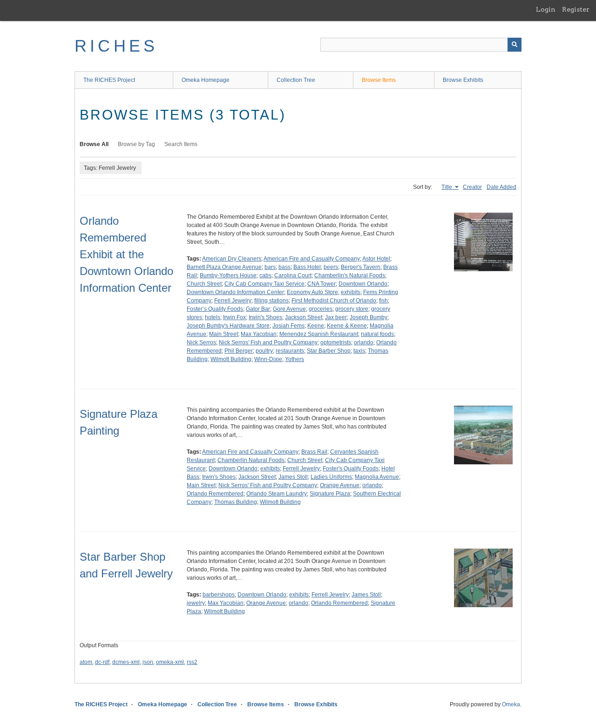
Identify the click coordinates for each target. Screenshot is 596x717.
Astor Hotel (376, 258)
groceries (320, 309)
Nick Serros (201, 342)
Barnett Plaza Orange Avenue (224, 267)
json (147, 662)
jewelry (196, 603)
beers (331, 267)
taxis (359, 351)
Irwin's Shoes (265, 317)
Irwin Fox (234, 317)
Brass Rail (314, 452)
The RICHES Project (109, 80)
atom (86, 662)
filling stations (271, 300)
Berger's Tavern (360, 267)
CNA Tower (321, 284)
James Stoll (293, 477)
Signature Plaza (330, 493)
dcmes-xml (126, 662)
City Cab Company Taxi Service (264, 284)
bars (270, 267)
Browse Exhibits (463, 80)
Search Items (180, 144)
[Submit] (515, 45)
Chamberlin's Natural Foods (349, 275)
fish (383, 300)
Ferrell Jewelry (232, 300)
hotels (212, 317)
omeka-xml (170, 662)
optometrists (335, 342)
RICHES (116, 45)
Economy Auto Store (312, 292)
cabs (265, 275)
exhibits (350, 292)
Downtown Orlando (363, 284)
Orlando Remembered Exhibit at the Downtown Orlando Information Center (126, 254)
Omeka (511, 704)
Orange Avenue (339, 485)
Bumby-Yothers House (228, 275)
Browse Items (379, 80)
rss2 (192, 662)
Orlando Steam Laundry (276, 493)
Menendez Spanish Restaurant (318, 334)
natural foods (377, 334)
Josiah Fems (288, 325)
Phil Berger (238, 351)
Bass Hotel (307, 267)
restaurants (290, 351)
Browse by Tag (136, 144)
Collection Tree (296, 80)
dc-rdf (102, 662)
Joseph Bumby (368, 317)
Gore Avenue (289, 309)
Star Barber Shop (329, 351)
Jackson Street (303, 317)
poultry (264, 351)
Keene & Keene (347, 325)
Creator (472, 187)
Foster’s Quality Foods (215, 309)
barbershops (219, 594)
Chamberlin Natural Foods (250, 460)
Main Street (223, 334)
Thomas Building (235, 502)
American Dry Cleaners (231, 258)
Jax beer (336, 317)
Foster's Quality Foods (351, 468)
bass (284, 267)
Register (575, 9)
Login (545, 9)
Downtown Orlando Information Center (235, 292)
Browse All (94, 144)
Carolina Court (293, 275)
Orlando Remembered (215, 493)
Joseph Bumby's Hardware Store (228, 325)
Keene (315, 325)
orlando (363, 342)
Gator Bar (258, 309)
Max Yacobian (259, 334)
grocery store (351, 309)
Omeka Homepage (206, 80)
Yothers (294, 359)
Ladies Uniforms (331, 477)
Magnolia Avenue (377, 477)
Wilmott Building (230, 359)
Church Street (204, 284)
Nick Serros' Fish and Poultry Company (268, 342)
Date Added (501, 187)
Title (447, 187)
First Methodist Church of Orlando (333, 300)
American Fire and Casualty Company (312, 258)
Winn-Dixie (268, 359)
